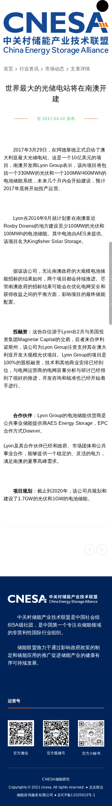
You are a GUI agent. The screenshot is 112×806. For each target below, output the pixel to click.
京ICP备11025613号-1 (76, 795)
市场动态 (55, 68)
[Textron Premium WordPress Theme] (56, 33)
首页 (8, 68)
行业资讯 (29, 68)
